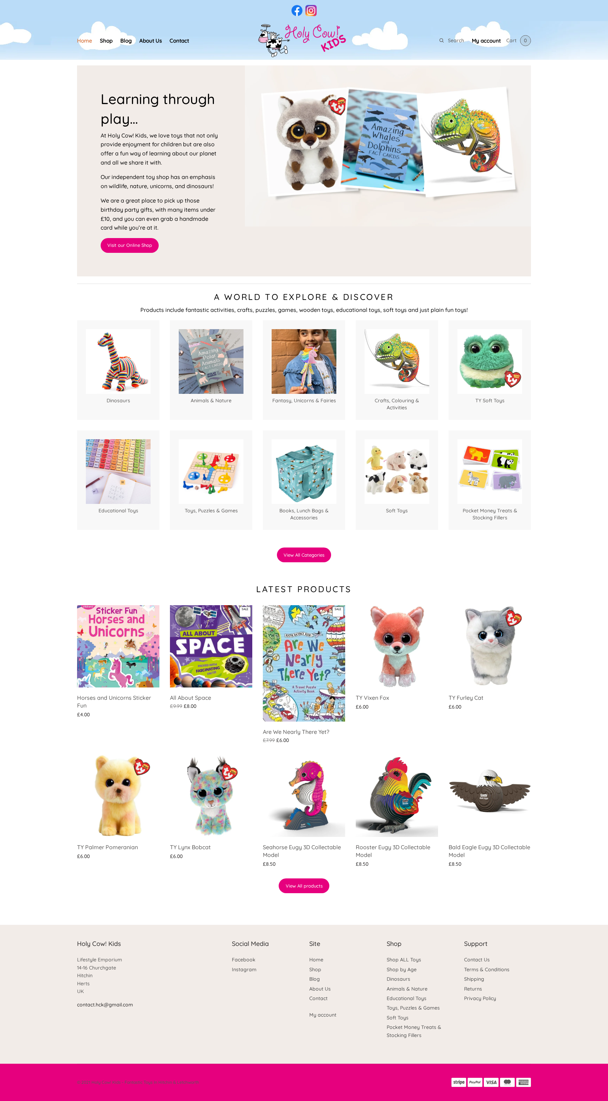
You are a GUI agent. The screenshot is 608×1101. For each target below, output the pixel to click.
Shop (106, 40)
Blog (126, 40)
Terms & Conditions (486, 969)
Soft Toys (397, 1017)
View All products (304, 886)
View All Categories (304, 555)
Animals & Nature (407, 989)
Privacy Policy (480, 998)
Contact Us (477, 959)
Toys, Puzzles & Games (413, 1008)
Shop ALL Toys (404, 959)
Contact (179, 40)
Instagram (244, 969)
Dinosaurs (398, 979)
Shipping (474, 979)
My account (486, 40)
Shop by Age (402, 969)
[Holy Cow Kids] (304, 40)
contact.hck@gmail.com (105, 1004)
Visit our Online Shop (129, 245)
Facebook (243, 959)
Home (84, 40)
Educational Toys (406, 998)
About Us (150, 40)
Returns (473, 989)
